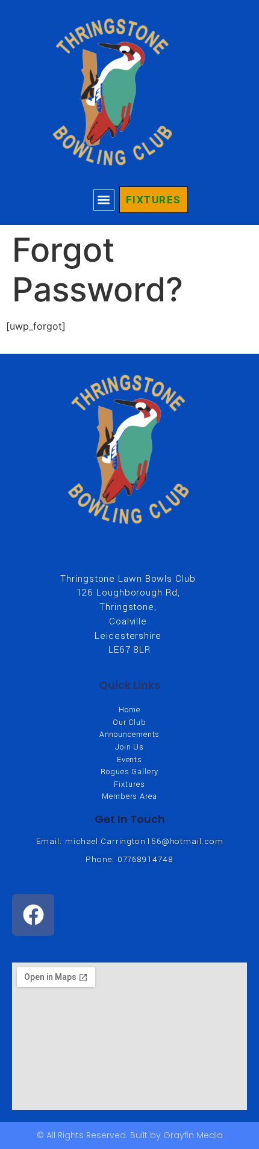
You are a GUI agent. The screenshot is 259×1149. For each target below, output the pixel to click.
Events (129, 760)
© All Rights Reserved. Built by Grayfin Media (130, 1135)
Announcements (129, 735)
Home (129, 710)
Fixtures (129, 785)
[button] (103, 200)
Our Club (129, 723)
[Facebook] (33, 915)
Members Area (129, 797)
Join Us (129, 747)
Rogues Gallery (129, 772)
